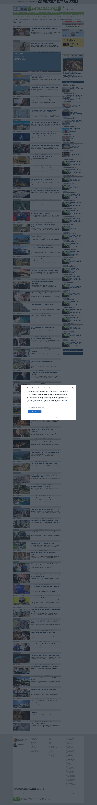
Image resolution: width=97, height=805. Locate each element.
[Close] (73, 388)
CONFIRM (35, 411)
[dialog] (48, 402)
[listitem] (48, 407)
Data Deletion (40, 417)
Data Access (48, 417)
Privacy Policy (56, 417)
